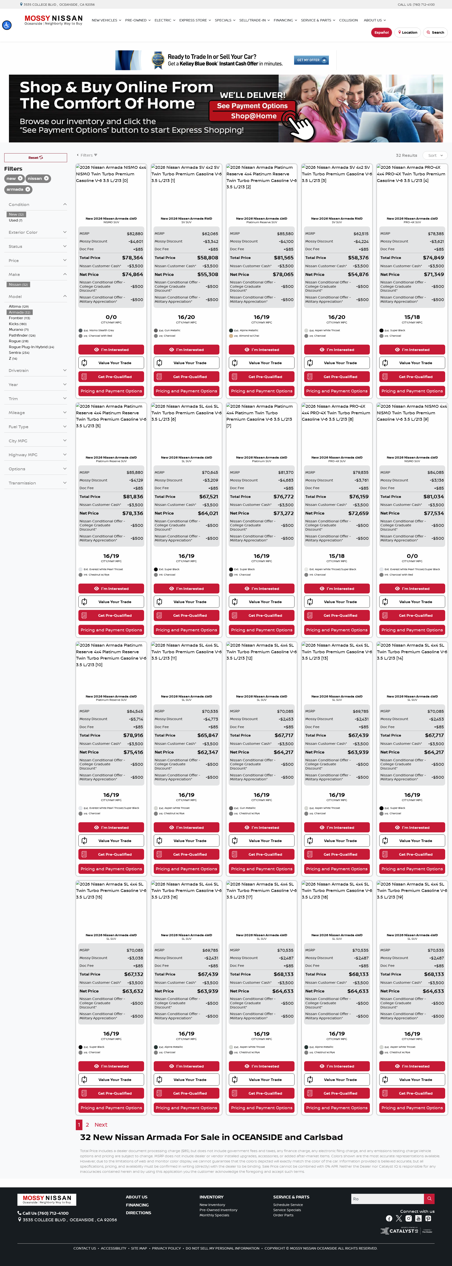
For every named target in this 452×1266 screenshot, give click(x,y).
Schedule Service (288, 1204)
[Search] (429, 1199)
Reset (33, 157)
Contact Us (85, 1248)
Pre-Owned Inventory (218, 1209)
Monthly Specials (214, 1215)
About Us (137, 1197)
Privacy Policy (167, 1248)
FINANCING (137, 1205)
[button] (7, 25)
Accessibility (114, 1248)
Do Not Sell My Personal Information (223, 1248)
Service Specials (287, 1209)
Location (409, 32)
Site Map (139, 1248)
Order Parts (283, 1215)
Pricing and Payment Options (111, 391)
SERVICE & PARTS (291, 1197)
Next (101, 1125)
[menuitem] (37, 214)
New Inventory (212, 1204)
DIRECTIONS (138, 1212)
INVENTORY (211, 1197)
